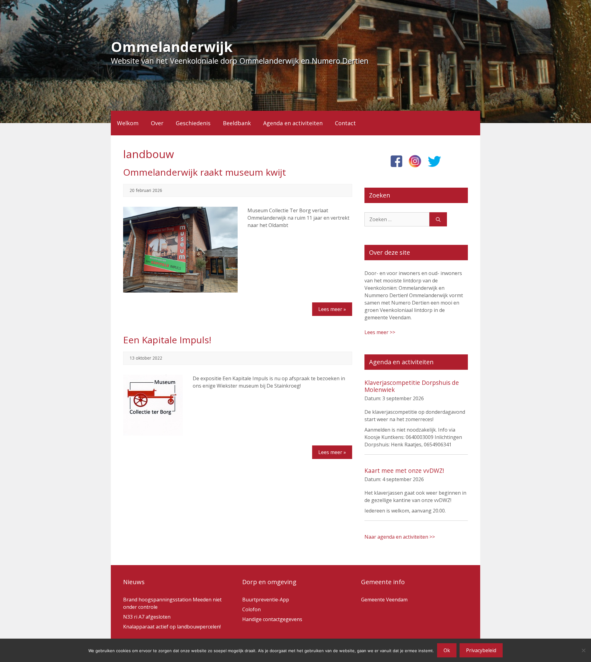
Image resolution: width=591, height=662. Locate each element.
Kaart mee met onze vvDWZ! (404, 470)
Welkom (128, 123)
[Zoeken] (438, 219)
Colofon (251, 609)
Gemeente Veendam (384, 599)
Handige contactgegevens (272, 619)
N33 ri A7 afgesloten (147, 616)
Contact (345, 123)
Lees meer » (332, 309)
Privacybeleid (481, 650)
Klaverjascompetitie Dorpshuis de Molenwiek (411, 386)
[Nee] (583, 650)
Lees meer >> (379, 332)
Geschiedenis (193, 123)
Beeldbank (237, 123)
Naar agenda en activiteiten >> (399, 536)
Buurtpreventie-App (265, 599)
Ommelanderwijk (172, 46)
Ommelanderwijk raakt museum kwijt (204, 172)
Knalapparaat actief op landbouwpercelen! (172, 626)
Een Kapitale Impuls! (167, 339)
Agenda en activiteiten (293, 123)
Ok (447, 650)
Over (157, 123)
